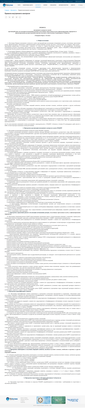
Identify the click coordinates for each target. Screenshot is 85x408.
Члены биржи (53, 5)
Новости (73, 5)
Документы (38, 5)
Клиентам (70, 1)
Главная (7, 10)
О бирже (65, 1)
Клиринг (45, 5)
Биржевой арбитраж (63, 5)
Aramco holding (50, 1)
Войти (81, 5)
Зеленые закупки (58, 1)
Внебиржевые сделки (28, 5)
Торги (19, 5)
